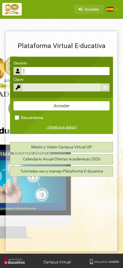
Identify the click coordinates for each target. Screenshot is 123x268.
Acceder (92, 9)
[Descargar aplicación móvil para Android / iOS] (104, 262)
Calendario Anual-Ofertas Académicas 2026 (61, 159)
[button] (112, 9)
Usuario (20, 63)
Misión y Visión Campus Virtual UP (61, 147)
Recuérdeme (31, 117)
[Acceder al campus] (12, 9)
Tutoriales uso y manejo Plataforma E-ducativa (61, 171)
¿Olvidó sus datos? (61, 127)
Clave (18, 79)
